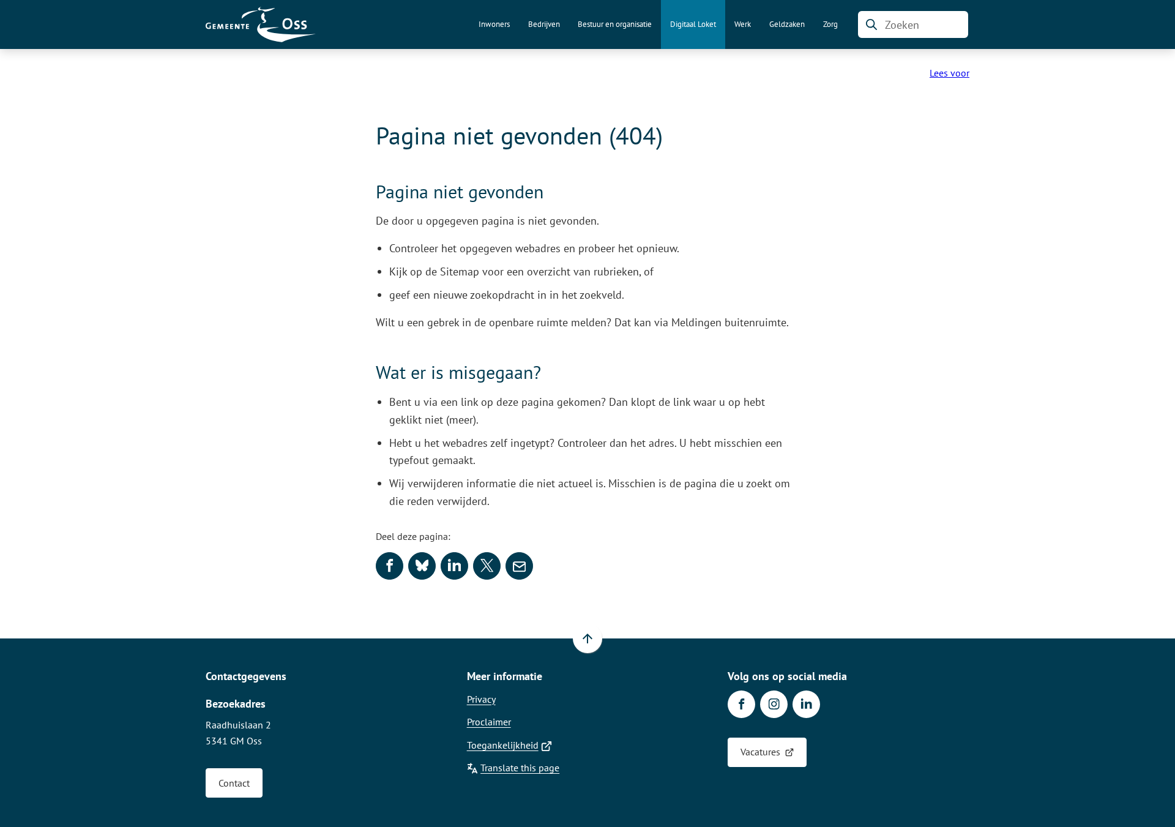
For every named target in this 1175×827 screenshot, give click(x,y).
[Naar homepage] (261, 24)
